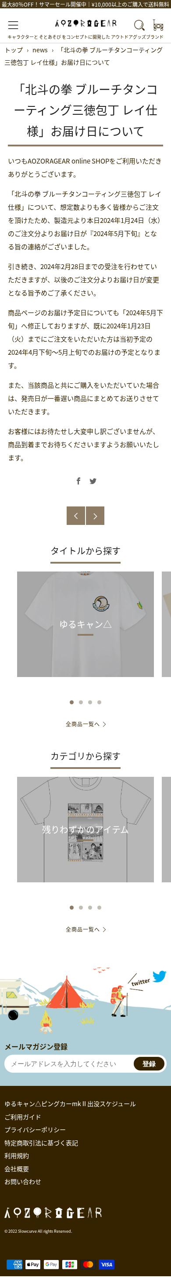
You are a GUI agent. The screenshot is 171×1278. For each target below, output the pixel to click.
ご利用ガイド (22, 1116)
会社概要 (16, 1168)
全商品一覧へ (83, 724)
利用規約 (16, 1155)
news (40, 49)
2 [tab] (81, 702)
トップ (13, 49)
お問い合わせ (22, 1181)
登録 (149, 1063)
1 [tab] (72, 702)
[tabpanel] (85, 631)
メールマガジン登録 (36, 1046)
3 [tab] (90, 702)
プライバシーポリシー (35, 1129)
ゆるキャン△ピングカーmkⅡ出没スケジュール (70, 1103)
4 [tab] (99, 702)
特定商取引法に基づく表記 (41, 1142)
